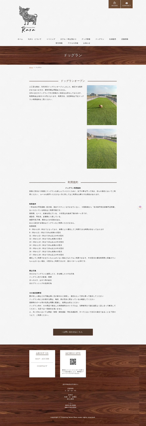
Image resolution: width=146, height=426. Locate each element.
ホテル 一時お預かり (68, 39)
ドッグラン (99, 39)
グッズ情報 (86, 39)
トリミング (51, 39)
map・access (42, 359)
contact (42, 366)
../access (114, 4)
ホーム (20, 39)
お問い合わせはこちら (73, 332)
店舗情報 (124, 39)
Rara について (35, 39)
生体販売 (112, 39)
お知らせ (86, 43)
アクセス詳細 (73, 43)
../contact (127, 4)
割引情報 (59, 43)
